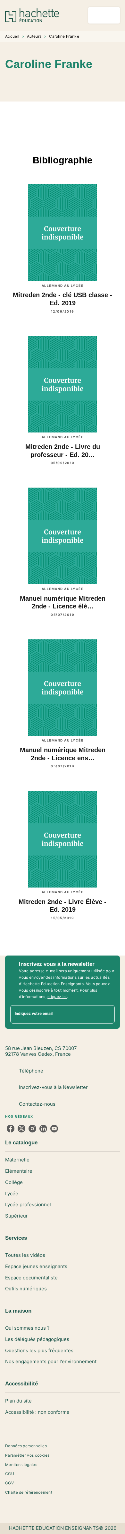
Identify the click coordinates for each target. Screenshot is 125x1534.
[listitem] (10, 1128)
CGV (9, 1483)
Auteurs (34, 36)
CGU (9, 1473)
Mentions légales (21, 1464)
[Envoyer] (107, 1014)
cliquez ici (57, 996)
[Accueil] (32, 15)
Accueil (12, 36)
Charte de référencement (28, 1492)
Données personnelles (26, 1445)
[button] (82, 83)
